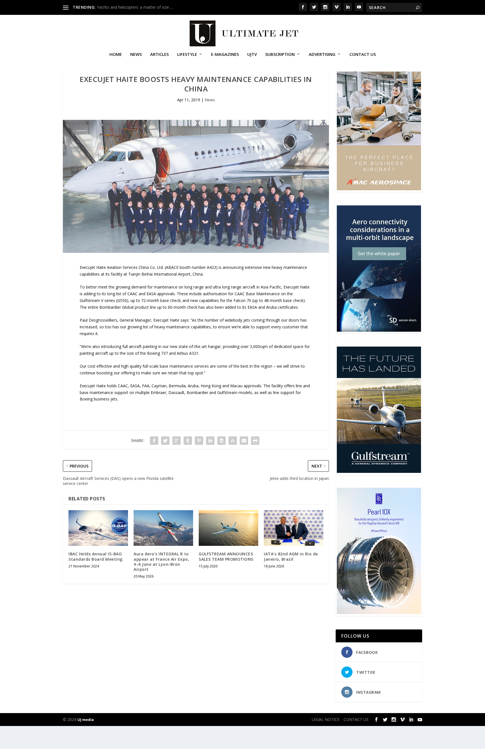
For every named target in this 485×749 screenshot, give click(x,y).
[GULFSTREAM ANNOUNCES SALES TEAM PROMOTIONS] (228, 528)
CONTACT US (362, 54)
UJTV (252, 54)
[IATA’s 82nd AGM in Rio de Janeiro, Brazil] (293, 528)
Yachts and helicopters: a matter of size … (135, 7)
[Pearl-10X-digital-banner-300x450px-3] (379, 612)
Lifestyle (187, 54)
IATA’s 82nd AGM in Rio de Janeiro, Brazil (291, 556)
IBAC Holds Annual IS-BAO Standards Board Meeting (95, 556)
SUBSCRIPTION (280, 54)
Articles (159, 54)
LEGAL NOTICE (325, 719)
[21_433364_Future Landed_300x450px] (379, 471)
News (136, 54)
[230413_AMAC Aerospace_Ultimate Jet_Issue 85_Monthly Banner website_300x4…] (379, 188)
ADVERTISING (322, 54)
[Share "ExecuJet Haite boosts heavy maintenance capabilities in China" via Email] (244, 440)
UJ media (85, 719)
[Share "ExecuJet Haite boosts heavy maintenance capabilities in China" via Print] (255, 440)
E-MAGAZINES (225, 54)
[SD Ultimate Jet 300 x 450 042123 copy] (379, 330)
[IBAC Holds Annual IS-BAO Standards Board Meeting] (98, 528)
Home (115, 54)
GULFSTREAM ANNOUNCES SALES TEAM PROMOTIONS (226, 556)
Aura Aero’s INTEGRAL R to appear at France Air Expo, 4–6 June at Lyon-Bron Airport (161, 561)
